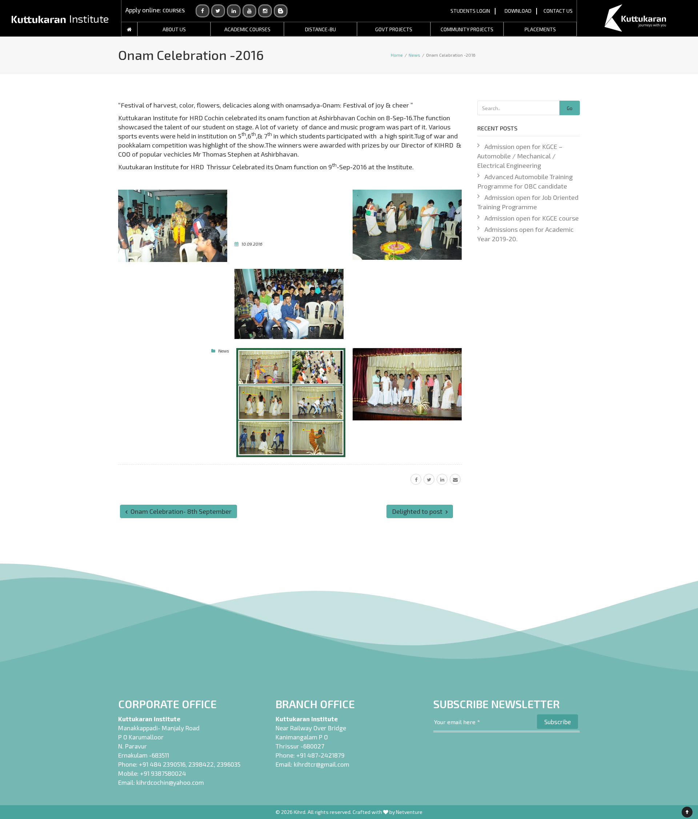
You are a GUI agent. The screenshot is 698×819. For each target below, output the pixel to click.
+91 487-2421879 (320, 755)
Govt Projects (393, 29)
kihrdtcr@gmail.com (321, 764)
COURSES (174, 10)
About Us (174, 29)
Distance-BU (320, 29)
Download (518, 11)
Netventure (409, 812)
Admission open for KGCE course (532, 218)
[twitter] (429, 479)
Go (570, 108)
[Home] (129, 29)
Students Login (470, 11)
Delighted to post (418, 511)
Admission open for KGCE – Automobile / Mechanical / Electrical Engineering (519, 155)
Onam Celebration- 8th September (180, 511)
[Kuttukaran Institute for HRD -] (60, 18)
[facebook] (415, 479)
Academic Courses (247, 29)
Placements (540, 29)
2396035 (228, 764)
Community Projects (467, 29)
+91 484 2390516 (162, 764)
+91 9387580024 (163, 773)
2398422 (201, 764)
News (223, 350)
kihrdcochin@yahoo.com (170, 782)
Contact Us (558, 11)
